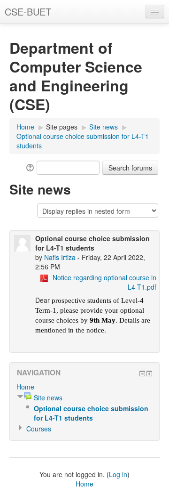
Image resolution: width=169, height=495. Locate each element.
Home (25, 126)
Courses (38, 428)
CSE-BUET (28, 11)
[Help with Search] (29, 166)
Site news (103, 126)
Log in (118, 474)
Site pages (61, 126)
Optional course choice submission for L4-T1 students (91, 413)
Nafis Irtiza (60, 257)
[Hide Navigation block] (142, 373)
